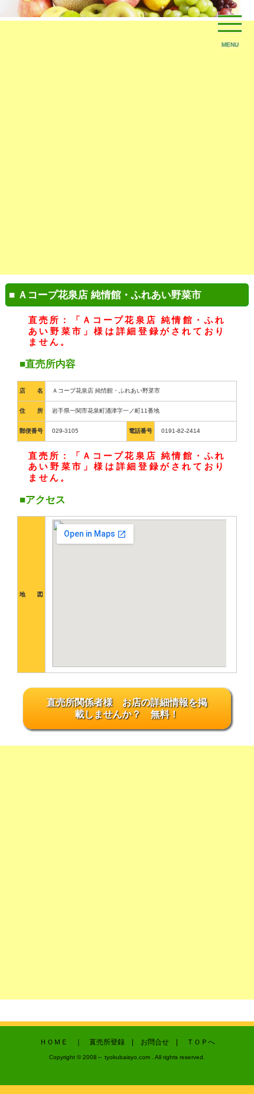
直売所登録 (107, 1042)
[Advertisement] (127, 148)
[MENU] (230, 27)
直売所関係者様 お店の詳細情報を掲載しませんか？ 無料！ (127, 708)
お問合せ (155, 1042)
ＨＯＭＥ (54, 1042)
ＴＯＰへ (201, 1042)
